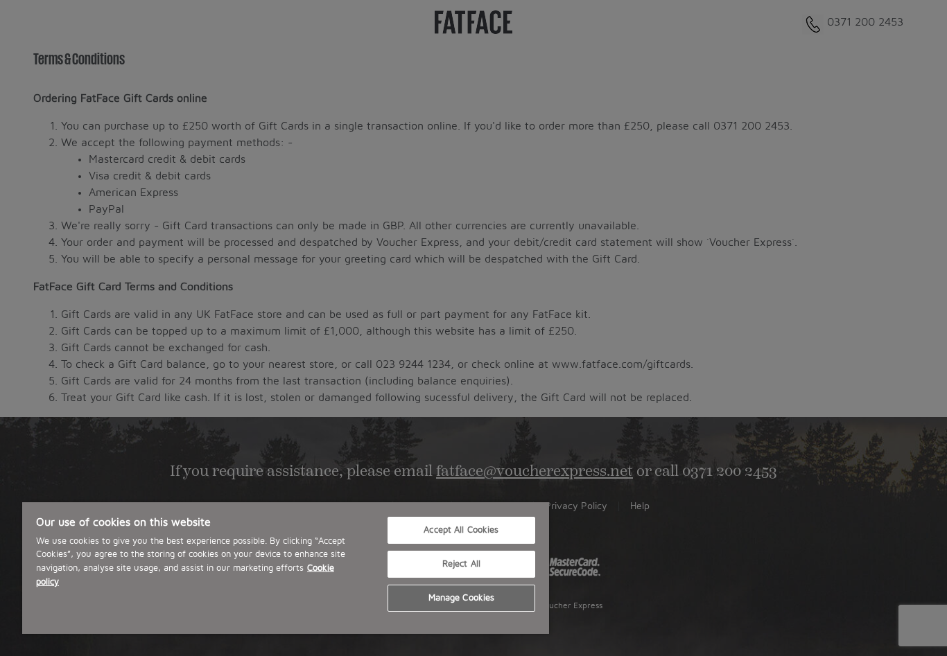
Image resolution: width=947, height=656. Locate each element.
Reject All (461, 564)
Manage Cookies (461, 598)
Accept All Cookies (461, 530)
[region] (285, 568)
